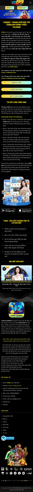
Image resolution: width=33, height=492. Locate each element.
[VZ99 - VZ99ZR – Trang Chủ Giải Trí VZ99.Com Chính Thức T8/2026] (16, 3)
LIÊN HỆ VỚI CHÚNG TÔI (23, 341)
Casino (5, 422)
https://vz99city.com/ (14, 385)
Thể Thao (5, 427)
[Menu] (30, 3)
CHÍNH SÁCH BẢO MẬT (20, 339)
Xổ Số (4, 430)
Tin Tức (5, 433)
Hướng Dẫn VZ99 (8, 416)
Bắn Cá (5, 419)
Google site (6, 402)
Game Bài (5, 424)
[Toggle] (2, 229)
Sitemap (5, 404)
